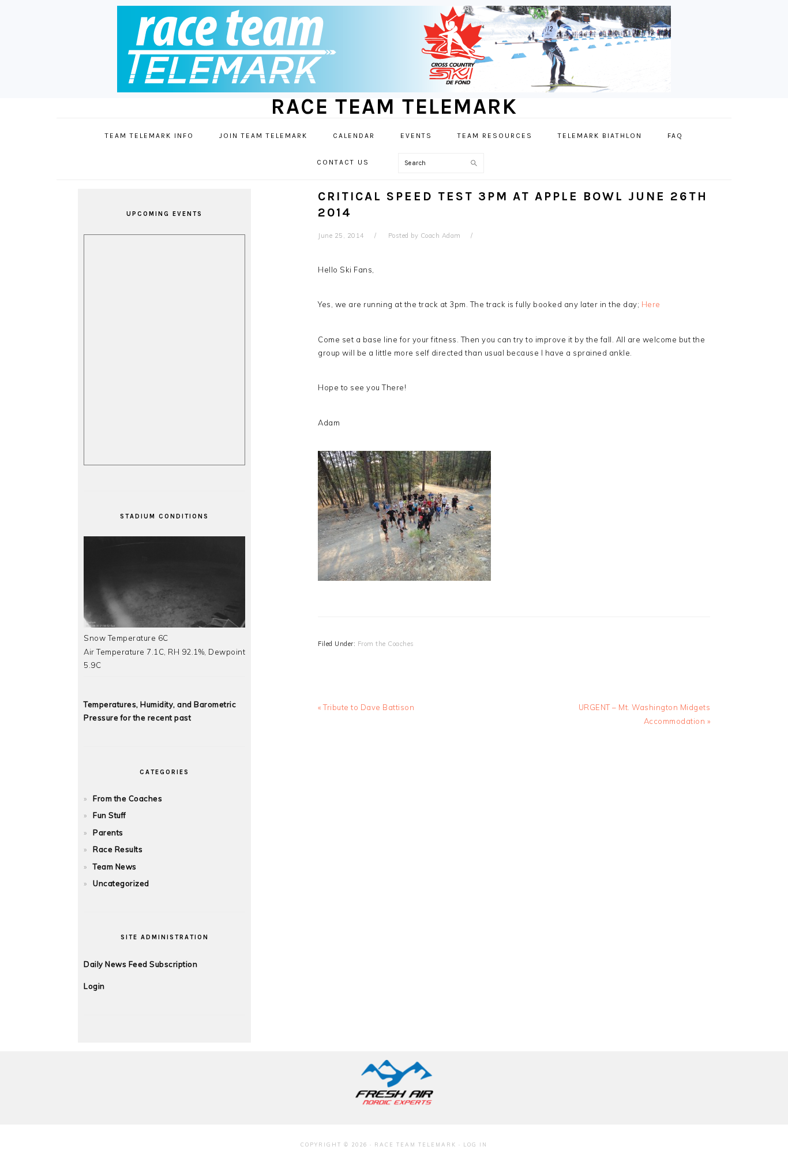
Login (94, 986)
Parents (108, 832)
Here (651, 304)
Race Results (117, 849)
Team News (115, 866)
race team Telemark (394, 106)
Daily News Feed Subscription (140, 964)
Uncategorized (121, 883)
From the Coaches (386, 644)
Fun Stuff (109, 815)
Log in (475, 1144)
